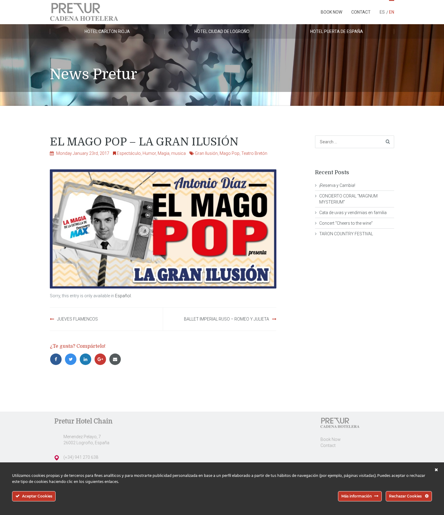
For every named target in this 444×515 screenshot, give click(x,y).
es (382, 12)
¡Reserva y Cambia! (337, 185)
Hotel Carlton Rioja (107, 31)
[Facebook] (57, 359)
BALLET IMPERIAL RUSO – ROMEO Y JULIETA (226, 319)
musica (178, 153)
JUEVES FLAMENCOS (77, 319)
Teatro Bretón (254, 153)
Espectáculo (129, 153)
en (391, 12)
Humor (149, 153)
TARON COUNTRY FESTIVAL (346, 233)
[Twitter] (72, 359)
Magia (163, 153)
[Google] (101, 359)
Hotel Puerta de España (336, 31)
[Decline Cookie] (436, 470)
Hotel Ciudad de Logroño (222, 31)
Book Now (331, 12)
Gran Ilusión (206, 153)
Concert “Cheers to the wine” (346, 223)
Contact (361, 12)
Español (123, 295)
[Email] (116, 359)
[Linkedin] (86, 359)
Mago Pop (230, 153)
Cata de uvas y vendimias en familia (353, 212)
